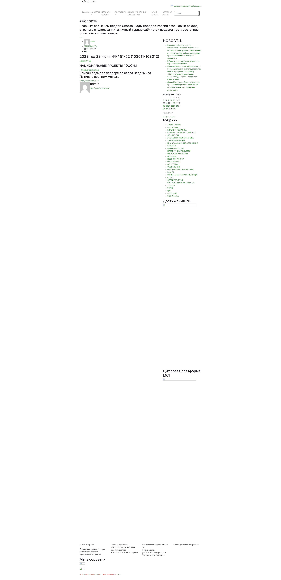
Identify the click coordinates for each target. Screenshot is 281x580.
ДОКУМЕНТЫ (120, 12)
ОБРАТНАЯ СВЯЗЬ (167, 13)
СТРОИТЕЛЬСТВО (175, 180)
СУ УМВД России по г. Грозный (181, 183)
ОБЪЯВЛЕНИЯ (173, 167)
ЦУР (169, 190)
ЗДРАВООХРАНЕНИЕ (176, 140)
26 (164, 109)
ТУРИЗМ (171, 185)
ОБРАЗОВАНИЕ (174, 161)
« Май (165, 117)
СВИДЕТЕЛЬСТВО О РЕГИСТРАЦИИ (182, 175)
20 (167, 106)
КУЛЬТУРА (171, 146)
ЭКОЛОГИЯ (172, 193)
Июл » (172, 117)
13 (167, 103)
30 (174, 109)
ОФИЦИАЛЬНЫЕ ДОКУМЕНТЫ (180, 169)
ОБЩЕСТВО (172, 164)
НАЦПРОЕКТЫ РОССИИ (177, 154)
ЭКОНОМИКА (173, 196)
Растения (84, 577)
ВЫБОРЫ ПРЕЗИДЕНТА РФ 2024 (181, 132)
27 (167, 109)
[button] (80, 37)
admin (92, 41)
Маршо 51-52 (85, 61)
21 (169, 106)
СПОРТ (170, 177)
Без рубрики (172, 127)
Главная (85, 12)
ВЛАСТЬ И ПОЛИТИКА (177, 130)
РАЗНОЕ (170, 172)
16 (174, 103)
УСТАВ (170, 188)
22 (172, 106)
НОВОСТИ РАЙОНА (105, 13)
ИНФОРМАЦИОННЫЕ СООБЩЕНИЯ (137, 13)
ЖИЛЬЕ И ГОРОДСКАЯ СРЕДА (180, 138)
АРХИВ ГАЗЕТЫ (154, 13)
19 (164, 106)
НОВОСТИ (95, 12)
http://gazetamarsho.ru (99, 88)
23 (174, 106)
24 (177, 106)
